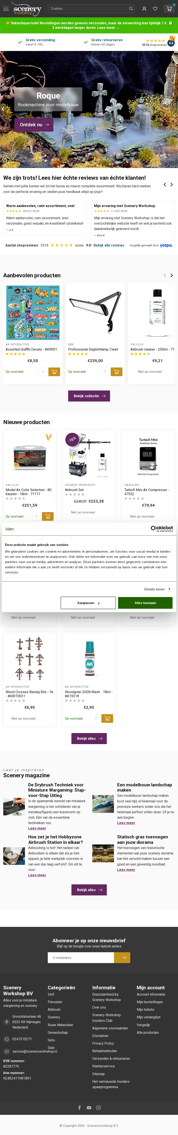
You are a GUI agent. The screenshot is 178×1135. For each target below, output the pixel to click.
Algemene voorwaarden (110, 1028)
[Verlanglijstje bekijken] (155, 8)
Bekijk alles (86, 739)
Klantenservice (103, 1066)
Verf (51, 994)
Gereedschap (58, 1032)
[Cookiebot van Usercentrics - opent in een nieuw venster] (154, 529)
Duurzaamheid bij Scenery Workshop (106, 997)
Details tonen (154, 589)
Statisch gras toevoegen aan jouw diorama (142, 839)
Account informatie (151, 994)
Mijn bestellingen (150, 1002)
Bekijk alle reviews (109, 245)
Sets (51, 1040)
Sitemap (98, 1074)
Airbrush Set (74, 490)
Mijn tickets (145, 1010)
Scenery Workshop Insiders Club (106, 1017)
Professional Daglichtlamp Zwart (93, 349)
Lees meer (37, 828)
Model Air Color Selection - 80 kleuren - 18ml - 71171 (28, 492)
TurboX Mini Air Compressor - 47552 (146, 492)
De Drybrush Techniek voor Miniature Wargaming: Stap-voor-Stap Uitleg (57, 790)
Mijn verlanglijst (148, 1017)
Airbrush (54, 1010)
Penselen (55, 1002)
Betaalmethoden (104, 1051)
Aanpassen (85, 603)
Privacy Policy (103, 1043)
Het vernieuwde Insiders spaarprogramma (111, 1084)
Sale (51, 1048)
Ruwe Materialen (60, 1025)
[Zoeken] (131, 8)
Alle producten (148, 1032)
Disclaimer (100, 1036)
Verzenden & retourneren (111, 1059)
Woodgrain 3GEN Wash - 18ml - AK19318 (89, 694)
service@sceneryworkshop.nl (34, 1051)
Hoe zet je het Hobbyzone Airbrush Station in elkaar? (55, 839)
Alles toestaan (145, 603)
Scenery (54, 1017)
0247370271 (22, 1039)
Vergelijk (143, 1025)
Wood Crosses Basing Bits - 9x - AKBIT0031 (29, 694)
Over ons (99, 1007)
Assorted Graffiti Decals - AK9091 (31, 349)
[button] (144, 8)
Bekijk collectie (86, 396)
